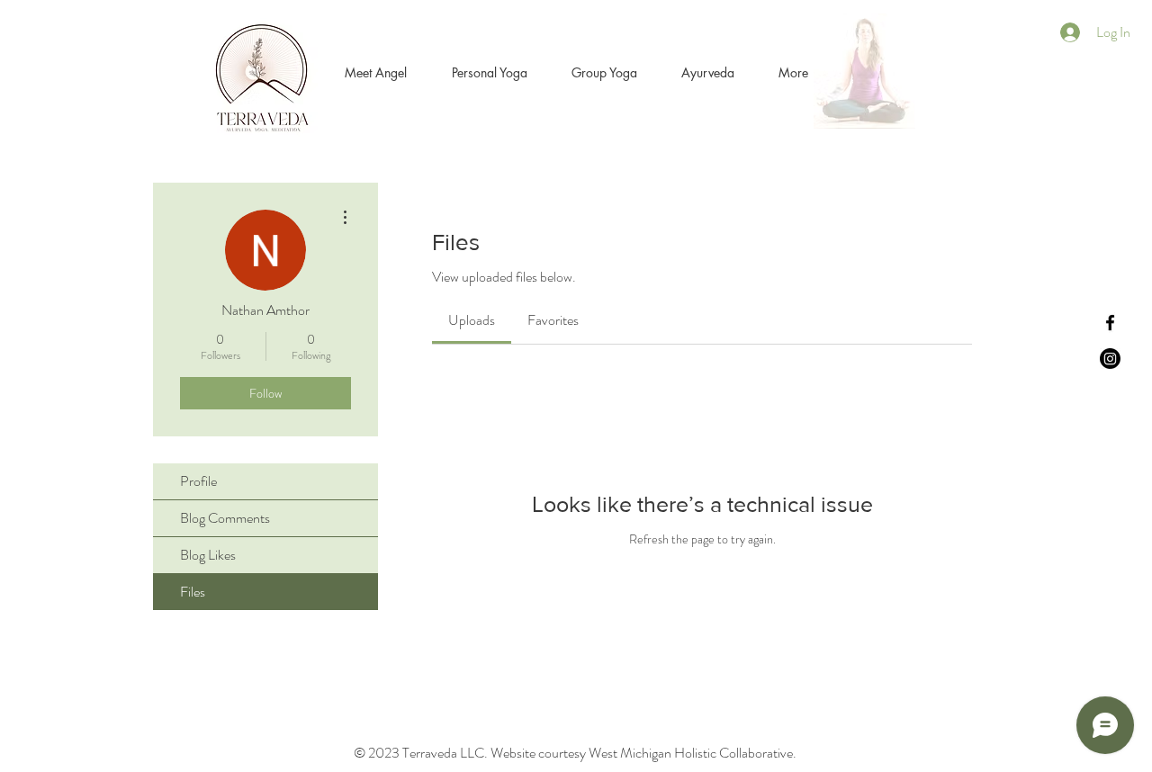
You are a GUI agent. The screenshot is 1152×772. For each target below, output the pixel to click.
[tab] (471, 320)
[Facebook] (1110, 322)
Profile (198, 481)
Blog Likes (208, 554)
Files (192, 591)
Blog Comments (225, 517)
